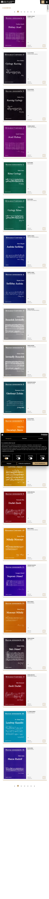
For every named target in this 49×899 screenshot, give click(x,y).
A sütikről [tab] (40, 438)
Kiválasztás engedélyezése (24, 463)
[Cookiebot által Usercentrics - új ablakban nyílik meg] (42, 435)
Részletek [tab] (24, 438)
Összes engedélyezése (40, 463)
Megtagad (9, 463)
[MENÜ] (47, 2)
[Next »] (34, 12)
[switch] (18, 458)
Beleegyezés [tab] (8, 438)
